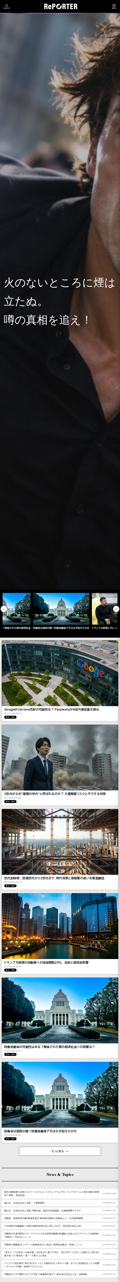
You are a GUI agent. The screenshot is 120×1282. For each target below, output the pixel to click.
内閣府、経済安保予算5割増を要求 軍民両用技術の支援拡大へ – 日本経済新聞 (43, 1218)
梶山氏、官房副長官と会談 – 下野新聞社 (24, 1203)
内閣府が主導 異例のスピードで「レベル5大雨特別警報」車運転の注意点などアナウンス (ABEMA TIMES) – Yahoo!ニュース (51, 1235)
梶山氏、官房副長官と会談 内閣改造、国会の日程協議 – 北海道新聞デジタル (42, 1210)
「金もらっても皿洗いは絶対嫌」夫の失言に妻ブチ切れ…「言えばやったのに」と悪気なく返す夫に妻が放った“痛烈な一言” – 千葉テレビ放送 (52, 1254)
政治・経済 (10, 717)
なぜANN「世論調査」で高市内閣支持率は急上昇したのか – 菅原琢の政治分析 (42, 1226)
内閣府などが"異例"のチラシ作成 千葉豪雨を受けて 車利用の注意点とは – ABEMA (45, 1274)
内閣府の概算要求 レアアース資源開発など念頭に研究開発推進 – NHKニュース (43, 1244)
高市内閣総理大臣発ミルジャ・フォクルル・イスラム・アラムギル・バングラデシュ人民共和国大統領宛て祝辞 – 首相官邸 (51, 1194)
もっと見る (58, 1151)
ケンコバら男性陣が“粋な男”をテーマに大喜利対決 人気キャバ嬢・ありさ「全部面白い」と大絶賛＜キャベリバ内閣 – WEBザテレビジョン (51, 1265)
